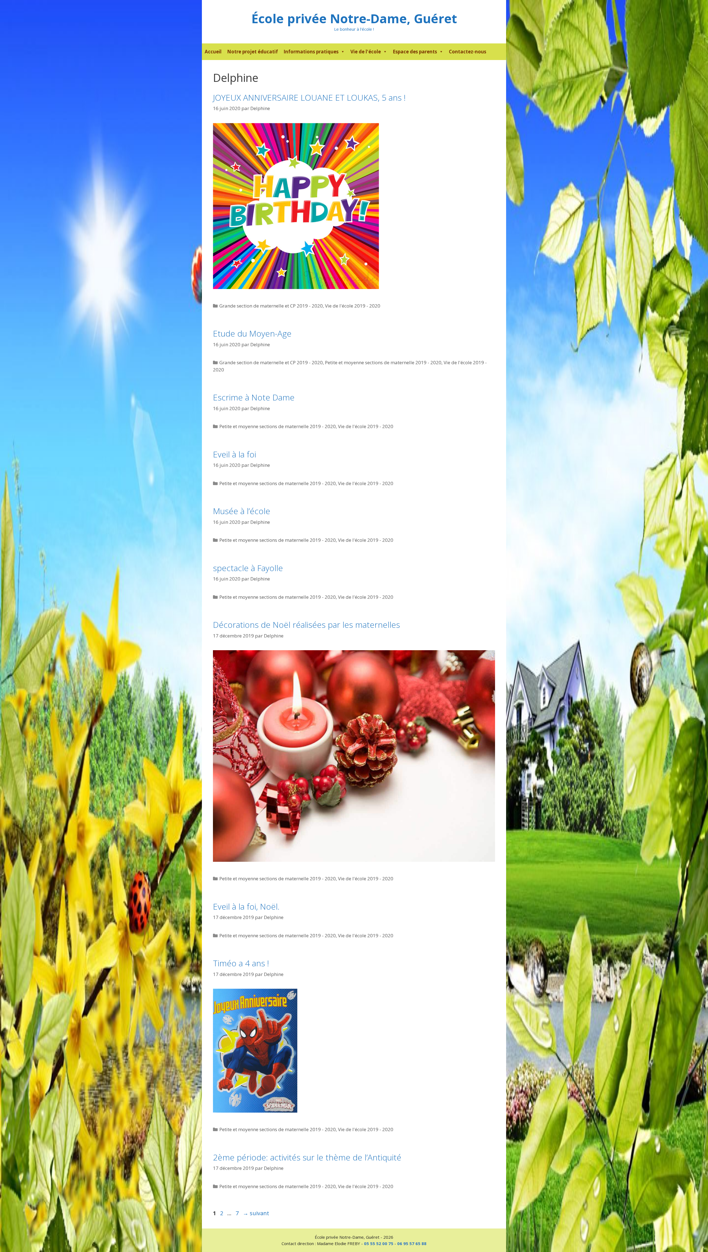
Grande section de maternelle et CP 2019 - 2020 (271, 306)
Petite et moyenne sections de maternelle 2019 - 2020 (383, 362)
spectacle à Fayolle (248, 568)
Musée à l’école (241, 511)
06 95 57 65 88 (411, 1243)
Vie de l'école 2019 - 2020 (352, 306)
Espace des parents (415, 51)
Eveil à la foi (234, 454)
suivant (256, 1213)
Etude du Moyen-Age (252, 333)
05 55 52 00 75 (378, 1243)
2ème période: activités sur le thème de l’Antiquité (307, 1157)
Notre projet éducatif (252, 51)
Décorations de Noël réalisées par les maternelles (306, 624)
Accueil (213, 51)
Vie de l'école (365, 51)
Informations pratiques (311, 51)
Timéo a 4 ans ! (241, 963)
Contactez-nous (467, 51)
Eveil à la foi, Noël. (246, 906)
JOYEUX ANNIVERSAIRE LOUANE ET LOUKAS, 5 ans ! (309, 97)
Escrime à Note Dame (254, 397)
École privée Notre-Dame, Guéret (354, 18)
